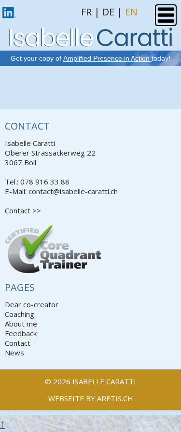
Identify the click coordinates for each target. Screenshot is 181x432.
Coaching (19, 314)
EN (131, 11)
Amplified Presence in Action (107, 58)
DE (108, 11)
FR (86, 11)
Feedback (21, 333)
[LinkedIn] (9, 10)
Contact (17, 343)
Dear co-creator (31, 304)
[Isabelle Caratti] (90, 42)
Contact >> (23, 210)
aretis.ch (115, 398)
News (14, 352)
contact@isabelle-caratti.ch (73, 191)
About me (21, 323)
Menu (166, 15)
